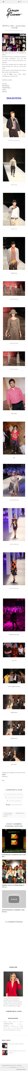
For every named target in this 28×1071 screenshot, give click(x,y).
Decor (10, 1021)
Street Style (7, 1028)
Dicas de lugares (18, 1021)
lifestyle (17, 1028)
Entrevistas (20, 1024)
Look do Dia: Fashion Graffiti (16, 1044)
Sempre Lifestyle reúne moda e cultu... (13, 886)
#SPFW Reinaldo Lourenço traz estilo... (13, 910)
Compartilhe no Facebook (15, 794)
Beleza (5, 1021)
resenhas (18, 1030)
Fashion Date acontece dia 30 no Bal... (14, 855)
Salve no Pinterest (15, 800)
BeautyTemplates (5, 1067)
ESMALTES (8, 1024)
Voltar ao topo (20, 1069)
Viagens (12, 1028)
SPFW (20, 804)
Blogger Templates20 (20, 1067)
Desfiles (12, 804)
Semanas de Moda (17, 1026)
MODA (16, 804)
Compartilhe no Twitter (15, 797)
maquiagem (12, 1030)
